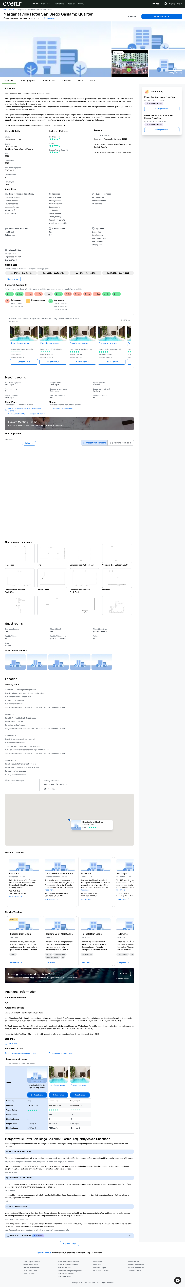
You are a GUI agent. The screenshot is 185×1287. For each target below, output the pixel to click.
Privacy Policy (133, 1262)
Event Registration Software (68, 1265)
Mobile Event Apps (64, 1268)
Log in (179, 4)
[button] (55, 49)
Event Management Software (68, 1262)
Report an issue (44, 1253)
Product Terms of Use (136, 1265)
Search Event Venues (30, 1265)
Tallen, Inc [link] (122, 934)
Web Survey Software (66, 1274)
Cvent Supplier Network (31, 1262)
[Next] (130, 882)
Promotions (45, 4)
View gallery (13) (175, 73)
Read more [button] (49, 890)
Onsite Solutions (28, 1274)
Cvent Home (97, 1262)
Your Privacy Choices (100, 1271)
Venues (35, 4)
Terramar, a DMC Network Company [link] (60, 934)
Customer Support (99, 1268)
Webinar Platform (64, 1277)
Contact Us (97, 1265)
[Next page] (127, 345)
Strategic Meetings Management (70, 1271)
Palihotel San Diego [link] (92, 934)
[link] (24, 924)
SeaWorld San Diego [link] (20, 934)
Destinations (59, 4)
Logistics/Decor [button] (122, 954)
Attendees (9, 439)
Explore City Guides (30, 1271)
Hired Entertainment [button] (52, 957)
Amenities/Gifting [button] (60, 954)
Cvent (4, 9)
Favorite (133, 16)
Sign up (172, 4)
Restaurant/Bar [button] (87, 954)
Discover (71, 4)
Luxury (81, 4)
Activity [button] (13, 954)
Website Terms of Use (136, 1268)
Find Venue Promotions (31, 1268)
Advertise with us (134, 1271)
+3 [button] (63, 957)
